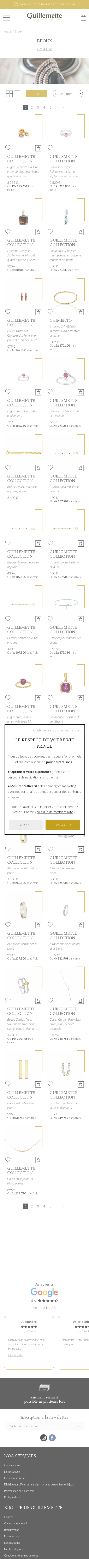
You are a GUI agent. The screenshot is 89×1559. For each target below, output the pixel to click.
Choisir (26, 825)
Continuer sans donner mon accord (57, 730)
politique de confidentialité (55, 812)
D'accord (63, 825)
